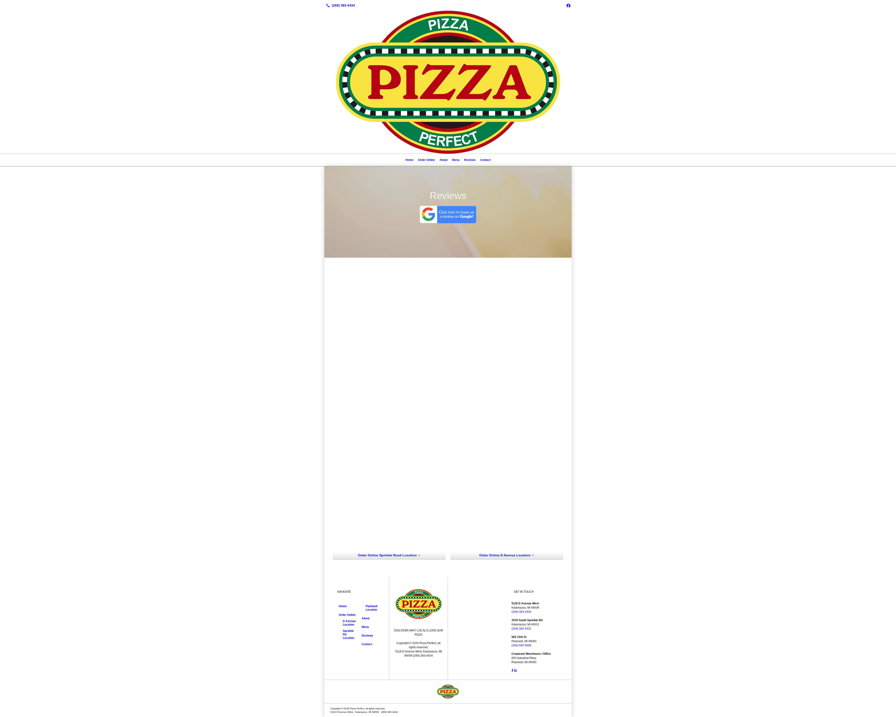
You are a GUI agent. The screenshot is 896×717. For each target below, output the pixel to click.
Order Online (426, 160)
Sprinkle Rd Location (348, 634)
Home (409, 160)
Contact (485, 160)
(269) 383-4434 (521, 611)
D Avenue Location (349, 623)
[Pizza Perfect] (448, 691)
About (444, 160)
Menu (455, 160)
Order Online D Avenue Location (505, 555)
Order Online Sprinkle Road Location (387, 555)
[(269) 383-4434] (339, 5)
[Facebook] (568, 5)
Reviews (470, 160)
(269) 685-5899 (521, 645)
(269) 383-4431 (521, 628)
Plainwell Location (371, 608)
